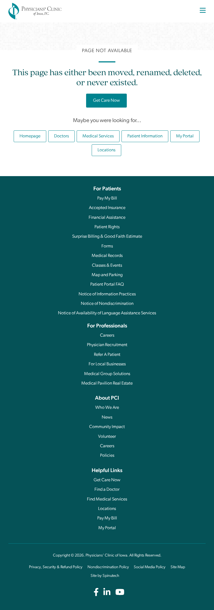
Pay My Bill (107, 198)
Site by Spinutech (105, 576)
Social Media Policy (150, 567)
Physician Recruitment (107, 345)
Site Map (178, 567)
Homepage (30, 136)
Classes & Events (107, 265)
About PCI (107, 398)
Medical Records (107, 256)
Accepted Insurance (107, 208)
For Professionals (107, 326)
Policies (107, 455)
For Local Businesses (107, 364)
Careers (107, 335)
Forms (107, 246)
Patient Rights (107, 227)
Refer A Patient (107, 355)
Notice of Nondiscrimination (107, 304)
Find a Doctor (107, 489)
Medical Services (98, 136)
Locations (106, 150)
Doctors (61, 136)
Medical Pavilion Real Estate (107, 383)
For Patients (107, 189)
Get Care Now (110, 100)
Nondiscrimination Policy (108, 567)
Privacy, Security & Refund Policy (55, 567)
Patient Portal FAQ (107, 284)
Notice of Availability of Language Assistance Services (107, 313)
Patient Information (144, 136)
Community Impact (107, 427)
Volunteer (107, 436)
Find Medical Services (107, 499)
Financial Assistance (107, 217)
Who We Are (107, 407)
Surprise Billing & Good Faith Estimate (107, 236)
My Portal (188, 136)
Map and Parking (107, 275)
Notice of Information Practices (107, 294)
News (107, 417)
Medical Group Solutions (107, 374)
